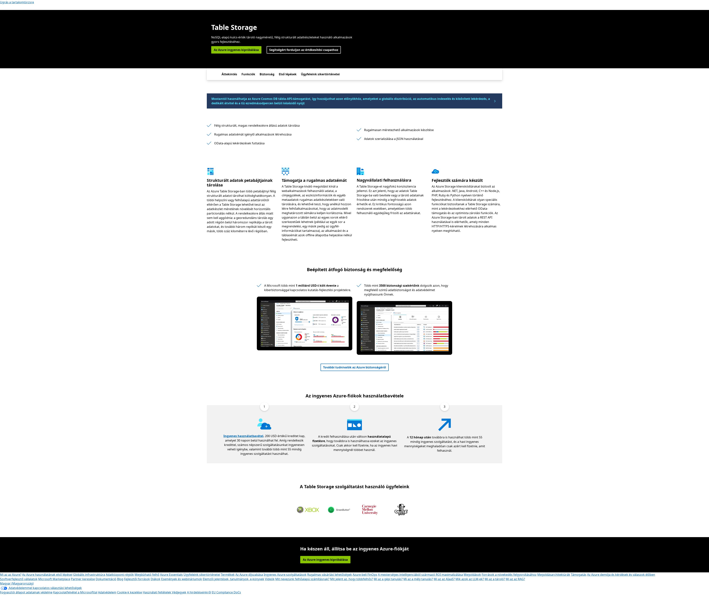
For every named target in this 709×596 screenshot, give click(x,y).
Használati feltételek (157, 592)
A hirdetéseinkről (199, 592)
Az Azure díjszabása (249, 575)
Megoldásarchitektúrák (553, 575)
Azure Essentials (171, 575)
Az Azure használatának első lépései (47, 575)
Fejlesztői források (137, 579)
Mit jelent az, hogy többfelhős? (351, 579)
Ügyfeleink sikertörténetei (320, 74)
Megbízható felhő (147, 575)
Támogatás (578, 575)
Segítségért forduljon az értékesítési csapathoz (303, 50)
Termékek (228, 575)
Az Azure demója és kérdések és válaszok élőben (621, 575)
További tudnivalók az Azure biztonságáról (354, 367)
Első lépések (288, 74)
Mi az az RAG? (515, 579)
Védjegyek (179, 592)
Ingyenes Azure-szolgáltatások (285, 575)
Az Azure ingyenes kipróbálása (236, 50)
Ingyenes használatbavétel (243, 436)
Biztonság (267, 74)
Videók (270, 579)
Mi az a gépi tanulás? (388, 579)
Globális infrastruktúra (89, 575)
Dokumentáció (106, 579)
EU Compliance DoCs (226, 592)
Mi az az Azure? (10, 575)
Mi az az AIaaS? (444, 579)
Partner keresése (83, 579)
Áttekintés (229, 74)
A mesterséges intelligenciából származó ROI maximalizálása (420, 575)
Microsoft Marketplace (54, 579)
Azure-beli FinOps (365, 575)
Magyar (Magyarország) (17, 583)
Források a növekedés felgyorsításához (509, 575)
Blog (120, 579)
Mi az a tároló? (495, 579)
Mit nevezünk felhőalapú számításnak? (302, 579)
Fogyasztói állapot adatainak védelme (26, 592)
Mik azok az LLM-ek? (469, 579)
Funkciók (248, 74)
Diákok (155, 579)
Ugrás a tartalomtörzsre (17, 2)
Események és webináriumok (181, 579)
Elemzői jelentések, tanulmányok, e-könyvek (233, 579)
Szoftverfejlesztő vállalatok (18, 579)
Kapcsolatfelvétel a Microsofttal (75, 592)
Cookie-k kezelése (129, 592)
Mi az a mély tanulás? (418, 579)
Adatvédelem (107, 592)
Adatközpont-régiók (120, 575)
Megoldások (472, 575)
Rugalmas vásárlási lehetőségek (329, 575)
